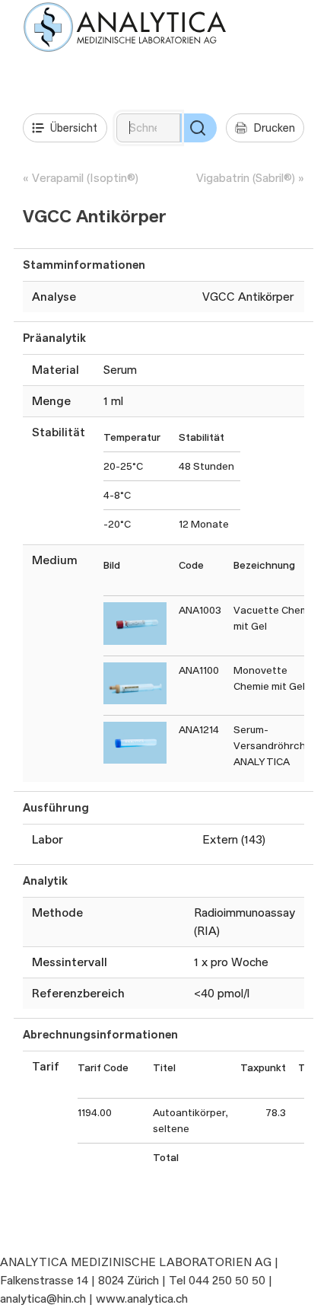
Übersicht (73, 127)
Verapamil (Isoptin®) (85, 178)
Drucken (274, 127)
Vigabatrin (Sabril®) (245, 178)
